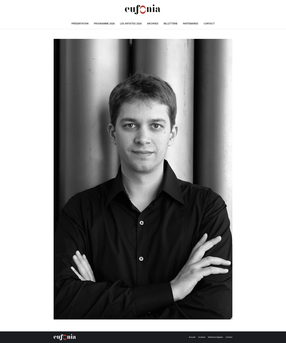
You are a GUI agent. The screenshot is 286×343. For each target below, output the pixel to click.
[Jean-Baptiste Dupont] (143, 179)
